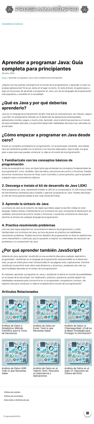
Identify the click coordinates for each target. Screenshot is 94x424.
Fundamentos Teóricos (12, 24)
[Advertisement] (47, 42)
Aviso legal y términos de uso (16, 400)
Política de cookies (12, 392)
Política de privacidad (13, 396)
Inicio (4, 78)
